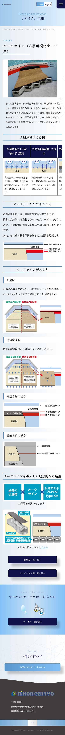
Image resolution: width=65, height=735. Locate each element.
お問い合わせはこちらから (32, 667)
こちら (44, 547)
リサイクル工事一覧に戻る (32, 573)
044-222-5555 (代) (27, 711)
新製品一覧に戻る (32, 559)
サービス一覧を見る (32, 621)
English (48, 4)
